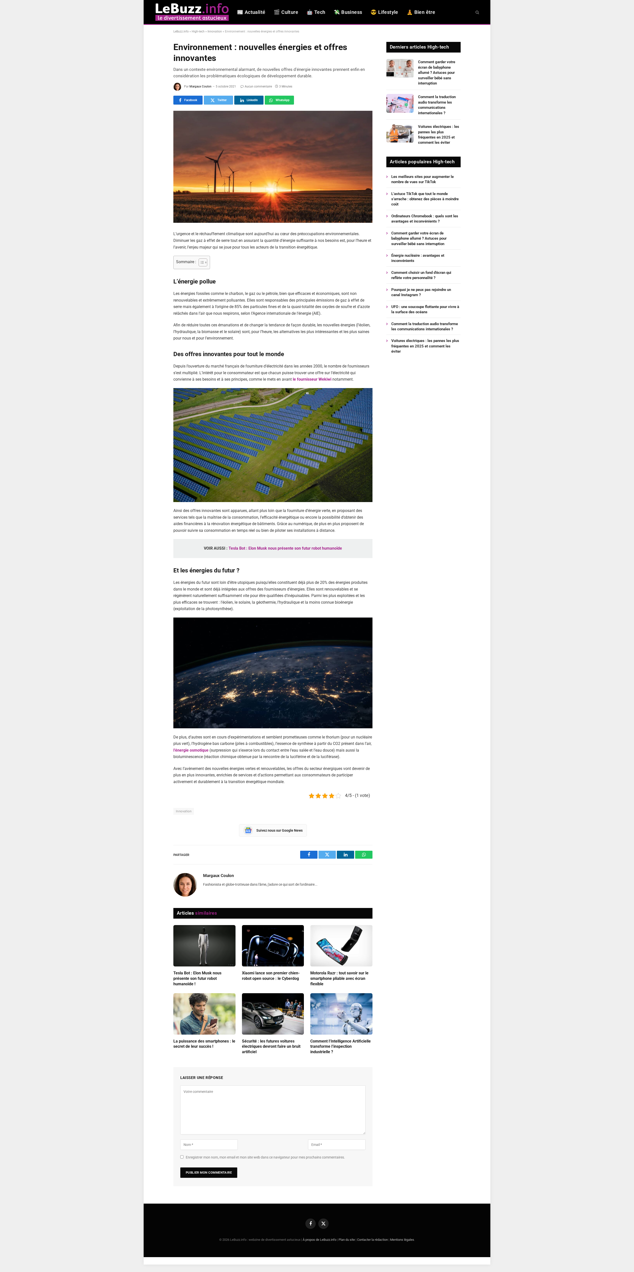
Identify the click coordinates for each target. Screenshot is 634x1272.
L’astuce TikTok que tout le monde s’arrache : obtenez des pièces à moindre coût (425, 199)
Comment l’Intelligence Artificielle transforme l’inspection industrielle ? (340, 1046)
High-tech (198, 31)
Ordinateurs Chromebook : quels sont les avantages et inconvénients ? (424, 219)
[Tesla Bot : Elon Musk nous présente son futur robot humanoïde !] (204, 945)
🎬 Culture (286, 12)
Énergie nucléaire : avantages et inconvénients (417, 258)
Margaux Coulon (200, 86)
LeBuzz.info (181, 31)
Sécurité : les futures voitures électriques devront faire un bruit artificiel (271, 1046)
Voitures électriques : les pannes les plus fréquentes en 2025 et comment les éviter (438, 134)
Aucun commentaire (258, 86)
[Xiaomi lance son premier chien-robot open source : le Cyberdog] (273, 945)
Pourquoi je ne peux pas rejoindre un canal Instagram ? (421, 292)
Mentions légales (402, 1240)
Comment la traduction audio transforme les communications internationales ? (437, 105)
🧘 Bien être (421, 12)
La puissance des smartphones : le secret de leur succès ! (204, 1044)
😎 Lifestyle (384, 12)
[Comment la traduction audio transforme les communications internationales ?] (400, 103)
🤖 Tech (316, 12)
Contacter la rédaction (372, 1240)
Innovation (215, 31)
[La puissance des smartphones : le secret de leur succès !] (204, 1014)
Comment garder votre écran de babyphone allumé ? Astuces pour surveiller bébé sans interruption (436, 72)
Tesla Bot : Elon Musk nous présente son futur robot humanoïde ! (197, 978)
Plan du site (347, 1240)
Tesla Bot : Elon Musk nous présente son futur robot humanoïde (285, 548)
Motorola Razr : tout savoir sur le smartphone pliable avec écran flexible (339, 978)
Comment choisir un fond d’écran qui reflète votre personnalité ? (421, 275)
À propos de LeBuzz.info (319, 1240)
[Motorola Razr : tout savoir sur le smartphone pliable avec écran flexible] (341, 945)
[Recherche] (477, 12)
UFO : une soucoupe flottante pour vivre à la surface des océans (425, 309)
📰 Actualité (251, 12)
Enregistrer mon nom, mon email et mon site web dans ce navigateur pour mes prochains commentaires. (265, 1157)
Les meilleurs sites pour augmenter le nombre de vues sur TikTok (422, 179)
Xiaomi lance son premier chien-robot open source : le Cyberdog (271, 976)
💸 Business (348, 12)
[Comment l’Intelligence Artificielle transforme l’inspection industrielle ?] (341, 1014)
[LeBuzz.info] (192, 12)
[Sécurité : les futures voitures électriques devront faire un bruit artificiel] (273, 1014)
